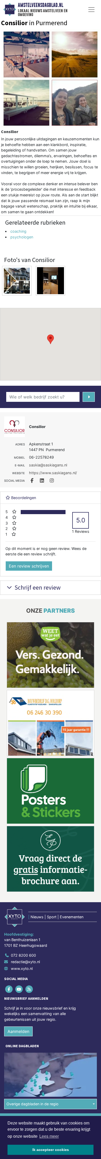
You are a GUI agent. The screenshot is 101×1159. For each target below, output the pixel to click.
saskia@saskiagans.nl (48, 465)
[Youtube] (19, 989)
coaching (18, 231)
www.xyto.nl (22, 968)
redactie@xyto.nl (25, 962)
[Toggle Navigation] (91, 9)
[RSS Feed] (29, 989)
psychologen (21, 237)
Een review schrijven (29, 566)
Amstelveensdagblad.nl (40, 5)
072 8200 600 (23, 955)
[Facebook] (9, 989)
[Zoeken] (89, 397)
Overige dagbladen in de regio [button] (32, 1104)
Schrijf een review (37, 587)
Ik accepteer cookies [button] (50, 1150)
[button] (50, 339)
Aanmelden (18, 1031)
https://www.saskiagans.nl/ (53, 473)
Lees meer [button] (49, 1136)
